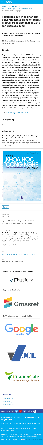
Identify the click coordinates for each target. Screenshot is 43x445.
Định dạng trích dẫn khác (10, 245)
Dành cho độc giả (8, 399)
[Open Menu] (2, 2)
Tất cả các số (14, 7)
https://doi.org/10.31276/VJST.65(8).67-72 (19, 113)
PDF (6, 207)
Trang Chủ (5, 7)
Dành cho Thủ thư (8, 405)
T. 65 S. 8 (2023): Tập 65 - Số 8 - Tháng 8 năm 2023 (17, 9)
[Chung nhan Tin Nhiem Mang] (32, 439)
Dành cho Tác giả (8, 402)
